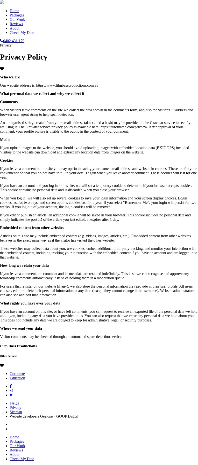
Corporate (17, 374)
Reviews (16, 24)
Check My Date (22, 32)
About (14, 28)
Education (17, 378)
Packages (17, 15)
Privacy (15, 407)
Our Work (17, 19)
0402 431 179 (13, 41)
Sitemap (16, 412)
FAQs (14, 403)
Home (14, 11)
